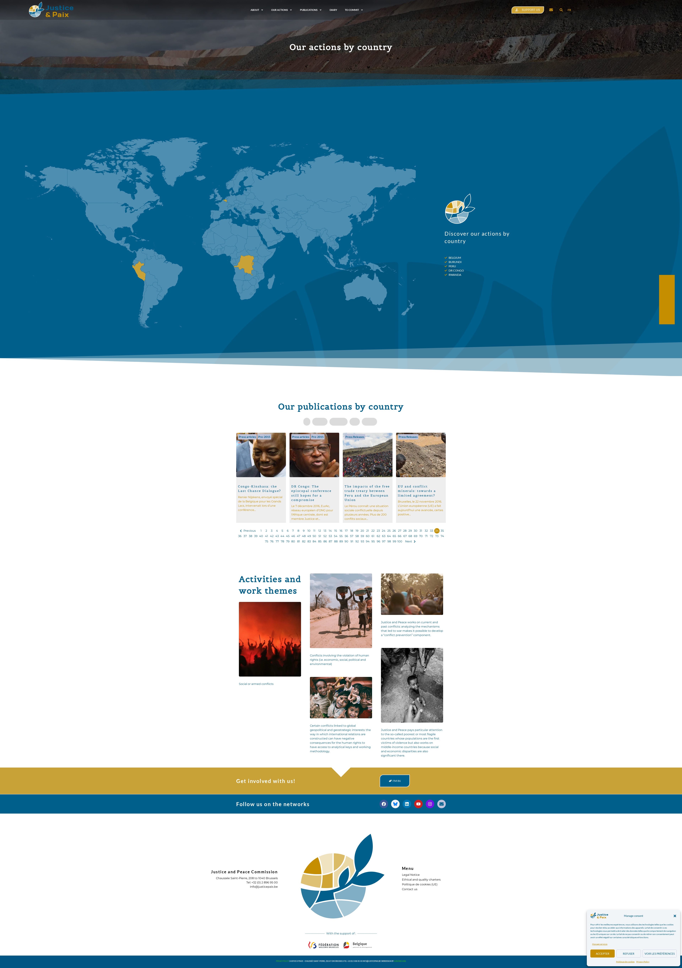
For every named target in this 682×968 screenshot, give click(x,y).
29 (410, 530)
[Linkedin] (407, 804)
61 (373, 536)
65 (394, 536)
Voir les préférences (660, 953)
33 (431, 530)
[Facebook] (384, 804)
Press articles (247, 436)
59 (362, 536)
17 (346, 530)
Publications (309, 9)
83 (309, 541)
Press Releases (354, 436)
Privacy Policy (642, 961)
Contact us (409, 889)
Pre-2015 (264, 436)
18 (351, 530)
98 (389, 541)
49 (309, 536)
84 (314, 541)
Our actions (279, 9)
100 (399, 541)
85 (319, 541)
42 (272, 536)
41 (266, 536)
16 (341, 530)
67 (405, 536)
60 (368, 536)
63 (383, 536)
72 (431, 536)
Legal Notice (411, 874)
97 (383, 541)
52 (325, 536)
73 (437, 536)
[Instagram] (430, 804)
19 (357, 530)
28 (405, 530)
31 (421, 530)
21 (367, 530)
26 (394, 530)
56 (346, 536)
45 (287, 536)
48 (304, 536)
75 (266, 541)
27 (399, 530)
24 (383, 530)
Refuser (628, 953)
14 (330, 530)
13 (325, 530)
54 (335, 536)
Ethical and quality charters (421, 879)
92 (357, 541)
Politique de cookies (625, 961)
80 (293, 541)
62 (378, 536)
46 (293, 536)
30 (415, 530)
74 (442, 536)
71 (426, 536)
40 (261, 536)
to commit (352, 9)
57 (351, 536)
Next (408, 541)
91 (351, 541)
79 (287, 541)
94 (368, 541)
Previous (249, 530)
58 (357, 536)
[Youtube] (418, 804)
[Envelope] (441, 804)
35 (442, 530)
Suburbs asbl (400, 961)
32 (426, 530)
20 (362, 530)
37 (245, 536)
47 (298, 536)
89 (341, 541)
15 (335, 530)
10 (308, 530)
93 (362, 541)
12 (319, 530)
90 (346, 541)
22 (373, 530)
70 (421, 536)
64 (389, 536)
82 (303, 541)
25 (389, 530)
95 (373, 541)
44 (282, 536)
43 (277, 536)
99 (394, 541)
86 (325, 541)
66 (399, 536)
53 (330, 536)
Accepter (602, 953)
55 (341, 536)
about (255, 9)
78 (282, 541)
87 (330, 541)
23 (378, 530)
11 (314, 530)
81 (298, 541)
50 (314, 536)
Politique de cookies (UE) (419, 884)
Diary (333, 9)
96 (378, 541)
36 (240, 536)
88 (336, 541)
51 (319, 536)
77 (277, 541)
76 (272, 541)
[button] (675, 916)
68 (410, 536)
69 (415, 536)
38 (250, 536)
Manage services (599, 944)
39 (256, 536)
